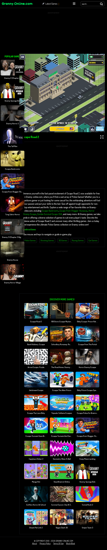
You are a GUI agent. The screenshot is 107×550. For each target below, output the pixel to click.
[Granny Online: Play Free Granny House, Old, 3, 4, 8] (17, 5)
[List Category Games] (74, 3)
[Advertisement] (53, 32)
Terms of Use (58, 543)
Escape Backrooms (50, 210)
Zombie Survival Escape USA (49, 214)
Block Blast (70, 543)
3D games (63, 240)
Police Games (30, 240)
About (34, 543)
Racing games (78, 240)
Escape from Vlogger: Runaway (74, 210)
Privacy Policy (45, 543)
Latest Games (51, 3)
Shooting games (47, 240)
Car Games (92, 240)
